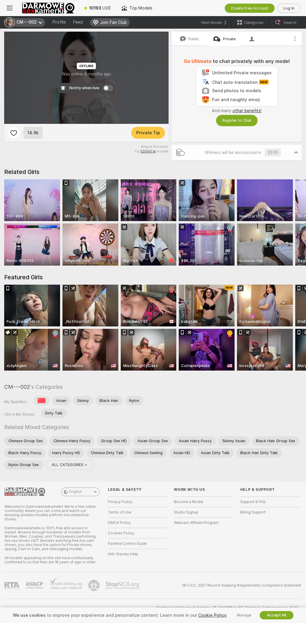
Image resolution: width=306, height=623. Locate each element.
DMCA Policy (119, 523)
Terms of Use (119, 512)
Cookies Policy (121, 533)
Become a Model (188, 502)
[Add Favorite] (14, 133)
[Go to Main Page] (49, 8)
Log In (288, 8)
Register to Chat (236, 120)
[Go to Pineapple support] (94, 585)
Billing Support (253, 512)
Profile (59, 22)
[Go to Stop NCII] (123, 585)
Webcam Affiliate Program (196, 523)
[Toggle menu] (9, 8)
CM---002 (17, 387)
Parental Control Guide (127, 544)
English (75, 492)
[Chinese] (41, 400)
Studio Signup (186, 512)
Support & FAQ (253, 502)
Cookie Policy (212, 615)
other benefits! (246, 110)
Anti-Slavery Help (123, 554)
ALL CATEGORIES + (69, 464)
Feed (78, 22)
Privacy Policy (120, 502)
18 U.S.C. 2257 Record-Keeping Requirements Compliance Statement (241, 585)
